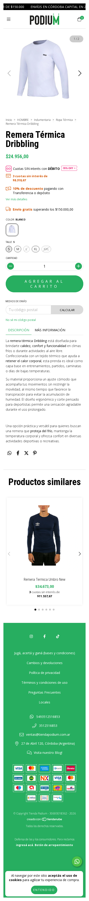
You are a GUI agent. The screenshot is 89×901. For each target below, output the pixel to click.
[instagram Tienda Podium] (31, 636)
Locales (44, 702)
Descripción (18, 330)
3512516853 (48, 725)
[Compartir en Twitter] (26, 453)
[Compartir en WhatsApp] (9, 453)
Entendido (44, 890)
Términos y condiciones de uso (44, 682)
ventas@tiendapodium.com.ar (48, 734)
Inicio (9, 120)
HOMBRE (23, 120)
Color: (16, 219)
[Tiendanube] (44, 820)
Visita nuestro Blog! (48, 752)
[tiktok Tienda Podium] (58, 636)
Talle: (10, 242)
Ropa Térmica (64, 120)
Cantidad (11, 258)
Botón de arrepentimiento (54, 845)
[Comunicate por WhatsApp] (77, 861)
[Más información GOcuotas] (69, 169)
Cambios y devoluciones (45, 663)
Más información (50, 330)
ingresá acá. (25, 845)
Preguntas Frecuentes (44, 692)
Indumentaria (42, 120)
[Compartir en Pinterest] (35, 453)
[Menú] (9, 19)
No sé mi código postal (21, 320)
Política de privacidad (44, 672)
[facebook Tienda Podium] (44, 636)
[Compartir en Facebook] (18, 453)
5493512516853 (48, 716)
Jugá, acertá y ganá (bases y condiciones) (44, 653)
